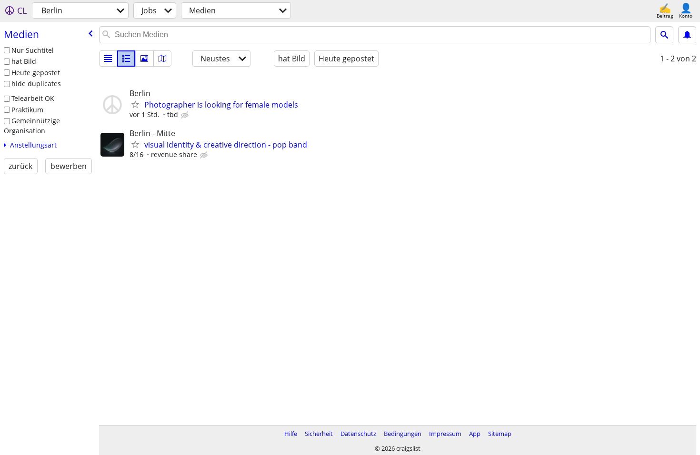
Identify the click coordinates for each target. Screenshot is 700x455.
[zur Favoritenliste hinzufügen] (135, 104)
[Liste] (108, 58)
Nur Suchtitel (32, 50)
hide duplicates (36, 83)
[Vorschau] (126, 58)
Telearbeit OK (32, 98)
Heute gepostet (35, 72)
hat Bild (23, 61)
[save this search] (687, 34)
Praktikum (27, 109)
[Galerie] (144, 58)
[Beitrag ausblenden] (185, 115)
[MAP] (162, 58)
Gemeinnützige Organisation (32, 125)
